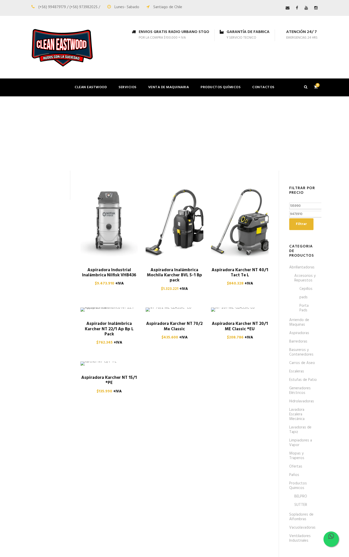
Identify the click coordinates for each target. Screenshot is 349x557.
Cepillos (305, 289)
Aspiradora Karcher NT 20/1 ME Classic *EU (240, 326)
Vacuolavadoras (302, 528)
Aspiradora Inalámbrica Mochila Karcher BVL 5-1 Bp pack (174, 275)
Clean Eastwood (91, 87)
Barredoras (298, 341)
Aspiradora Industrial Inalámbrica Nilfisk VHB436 (109, 273)
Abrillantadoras (302, 267)
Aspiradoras (299, 333)
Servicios (127, 87)
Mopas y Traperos (296, 455)
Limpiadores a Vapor (300, 442)
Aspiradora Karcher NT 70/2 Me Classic (174, 326)
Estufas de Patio (303, 380)
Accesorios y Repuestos (305, 278)
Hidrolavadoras (301, 401)
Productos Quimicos (298, 485)
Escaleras (296, 371)
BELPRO (300, 496)
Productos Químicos (220, 87)
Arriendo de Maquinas (299, 322)
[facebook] (297, 8)
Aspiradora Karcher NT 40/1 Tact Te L (240, 273)
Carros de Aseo (302, 363)
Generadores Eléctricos (300, 390)
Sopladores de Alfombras (301, 516)
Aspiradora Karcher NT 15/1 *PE (109, 380)
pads (303, 297)
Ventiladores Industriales (300, 538)
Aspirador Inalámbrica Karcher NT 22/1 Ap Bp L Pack (109, 329)
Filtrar (301, 224)
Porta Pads (304, 308)
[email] (287, 8)
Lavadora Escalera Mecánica (297, 414)
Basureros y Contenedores (301, 352)
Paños (294, 475)
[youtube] (306, 8)
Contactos (263, 87)
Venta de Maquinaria (168, 87)
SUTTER (300, 505)
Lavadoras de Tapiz (300, 429)
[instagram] (316, 8)
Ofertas (295, 466)
